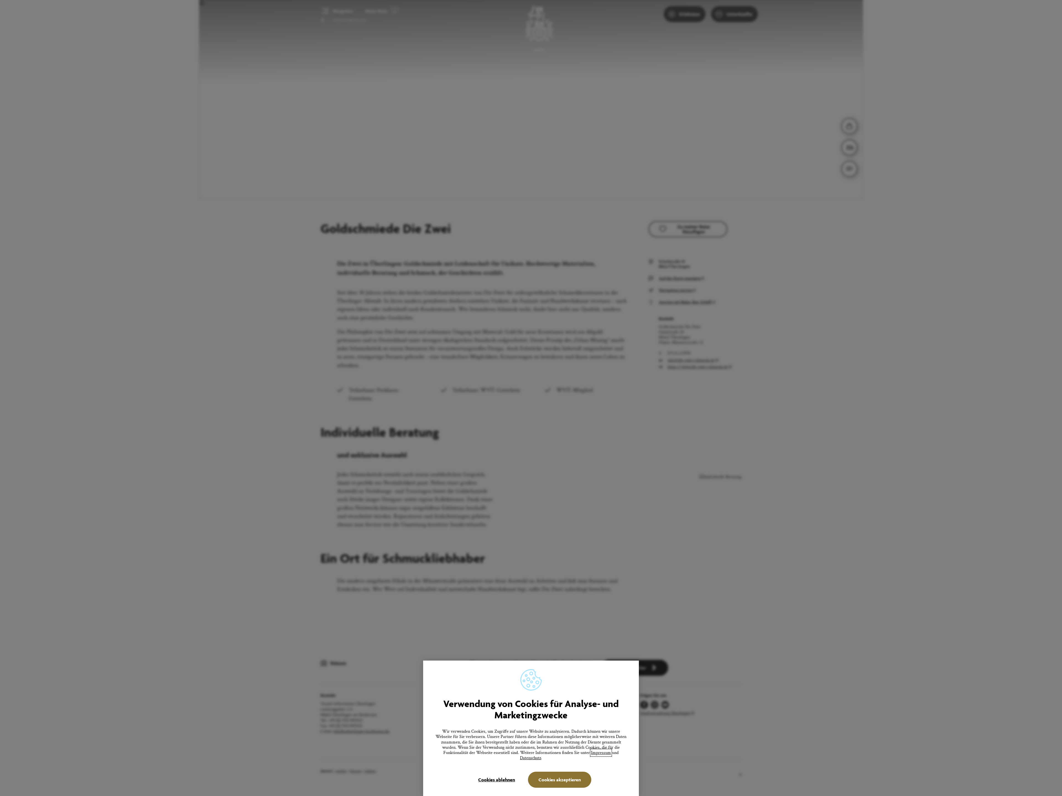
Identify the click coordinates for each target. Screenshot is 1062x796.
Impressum (601, 753)
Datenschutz (530, 758)
